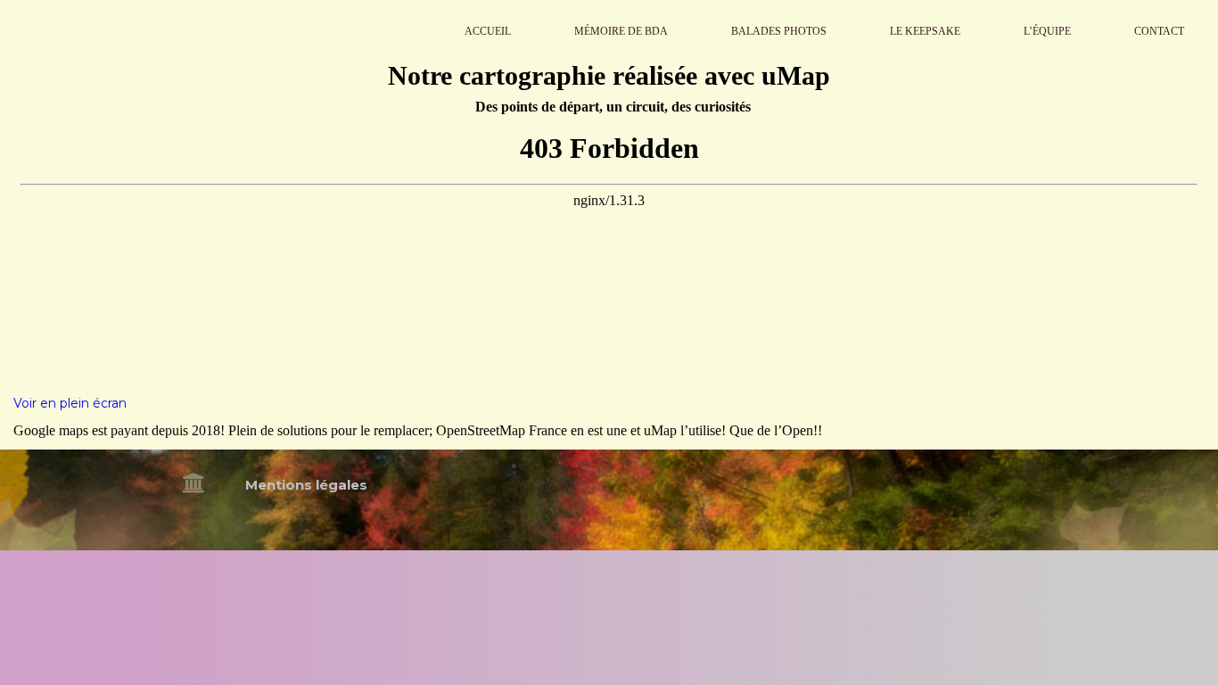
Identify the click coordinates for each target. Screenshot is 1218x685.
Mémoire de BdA (621, 31)
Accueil (488, 31)
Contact (1159, 31)
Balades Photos (779, 31)
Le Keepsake (925, 31)
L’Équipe (1047, 31)
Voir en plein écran (70, 403)
